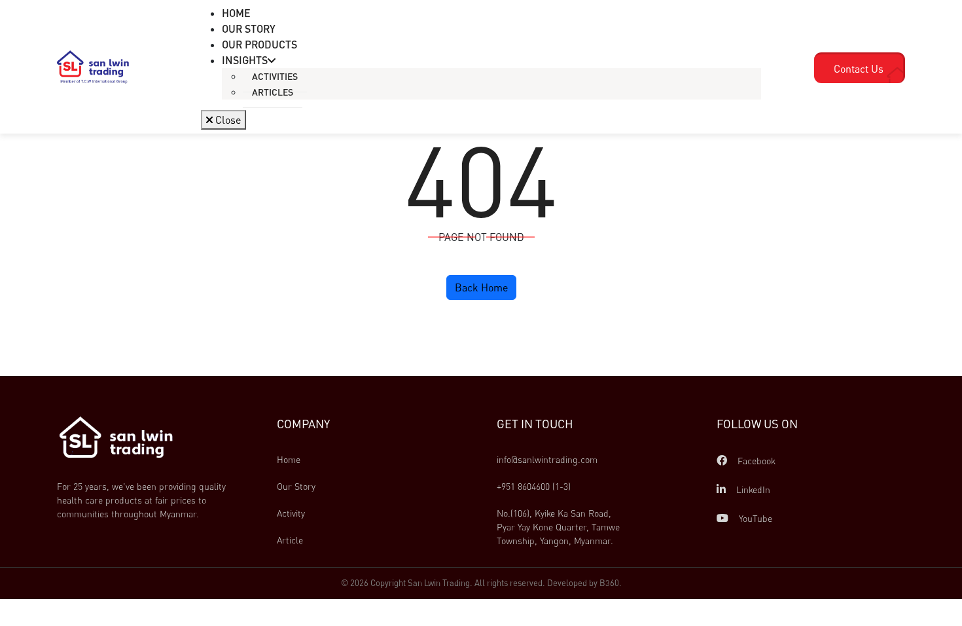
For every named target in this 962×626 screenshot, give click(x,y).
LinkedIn (752, 489)
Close (227, 119)
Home (288, 459)
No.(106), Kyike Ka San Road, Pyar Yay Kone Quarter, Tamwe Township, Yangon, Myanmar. (559, 526)
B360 (609, 583)
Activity (291, 513)
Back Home (481, 287)
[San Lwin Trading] (93, 66)
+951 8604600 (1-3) (534, 486)
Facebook (755, 460)
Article (290, 539)
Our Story (296, 486)
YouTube (754, 518)
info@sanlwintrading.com (547, 459)
